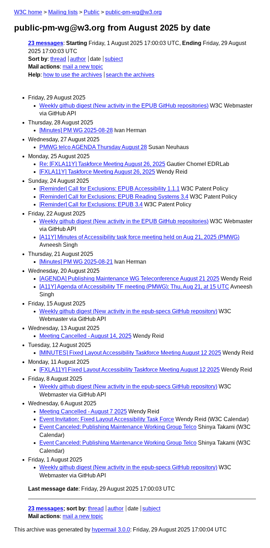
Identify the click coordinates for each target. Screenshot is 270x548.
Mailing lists (63, 12)
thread (58, 59)
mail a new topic (83, 67)
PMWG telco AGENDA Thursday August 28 (93, 147)
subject (114, 59)
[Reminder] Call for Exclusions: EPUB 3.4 (91, 204)
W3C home (28, 12)
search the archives (130, 75)
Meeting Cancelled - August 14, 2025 (85, 336)
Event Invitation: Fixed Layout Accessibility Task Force (106, 419)
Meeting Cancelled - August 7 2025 (83, 411)
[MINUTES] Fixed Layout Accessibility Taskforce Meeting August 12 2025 (130, 353)
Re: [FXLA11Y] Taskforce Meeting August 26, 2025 (102, 164)
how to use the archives (72, 75)
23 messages (45, 43)
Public (91, 12)
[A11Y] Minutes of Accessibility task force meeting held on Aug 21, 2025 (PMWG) (139, 237)
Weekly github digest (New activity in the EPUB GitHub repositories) (123, 106)
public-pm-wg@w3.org (133, 12)
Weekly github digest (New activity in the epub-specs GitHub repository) (128, 311)
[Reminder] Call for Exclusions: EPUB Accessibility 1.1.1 (109, 189)
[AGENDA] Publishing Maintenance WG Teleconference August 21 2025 (129, 279)
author (78, 59)
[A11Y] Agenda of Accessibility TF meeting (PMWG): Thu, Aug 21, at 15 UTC (134, 287)
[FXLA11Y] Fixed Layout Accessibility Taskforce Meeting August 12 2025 (129, 370)
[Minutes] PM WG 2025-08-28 (76, 130)
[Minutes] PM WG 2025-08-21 (76, 262)
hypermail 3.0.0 (111, 530)
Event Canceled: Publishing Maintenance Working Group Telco (118, 427)
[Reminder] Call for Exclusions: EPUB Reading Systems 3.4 (113, 197)
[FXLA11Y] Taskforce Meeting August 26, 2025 (97, 172)
